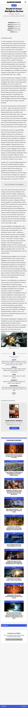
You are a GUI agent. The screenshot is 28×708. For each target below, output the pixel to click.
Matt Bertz (7, 16)
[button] (25, 334)
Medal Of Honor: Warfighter (14, 421)
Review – (14, 579)
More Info (14, 428)
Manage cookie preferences (14, 639)
